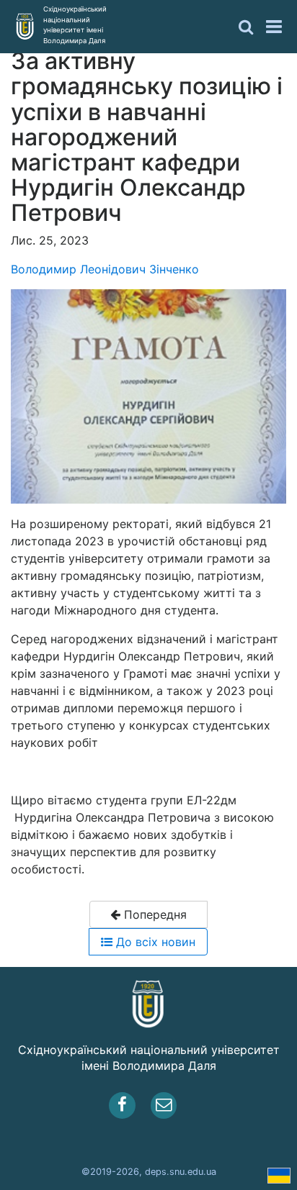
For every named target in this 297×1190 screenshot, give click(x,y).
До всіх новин (153, 942)
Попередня (153, 914)
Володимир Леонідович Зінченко (105, 269)
